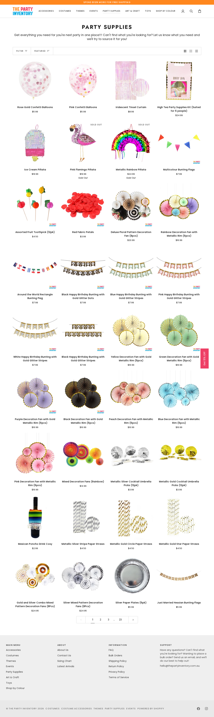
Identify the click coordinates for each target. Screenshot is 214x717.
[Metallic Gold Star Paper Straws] (179, 517)
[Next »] (133, 619)
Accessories (13, 650)
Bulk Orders (115, 655)
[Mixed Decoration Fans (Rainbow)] (83, 455)
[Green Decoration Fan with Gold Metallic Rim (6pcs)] (179, 330)
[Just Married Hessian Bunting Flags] (179, 576)
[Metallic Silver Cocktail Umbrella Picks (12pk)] (131, 455)
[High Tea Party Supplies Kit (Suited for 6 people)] (179, 80)
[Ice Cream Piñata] (35, 143)
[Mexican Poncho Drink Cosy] (35, 517)
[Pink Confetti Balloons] (83, 80)
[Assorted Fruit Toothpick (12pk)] (35, 205)
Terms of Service (119, 677)
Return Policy (116, 666)
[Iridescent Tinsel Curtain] (131, 80)
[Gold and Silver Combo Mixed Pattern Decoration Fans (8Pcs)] (35, 576)
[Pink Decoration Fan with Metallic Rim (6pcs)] (35, 455)
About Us (62, 650)
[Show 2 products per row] (185, 51)
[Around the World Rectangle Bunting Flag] (35, 268)
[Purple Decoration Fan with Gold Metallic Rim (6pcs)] (35, 392)
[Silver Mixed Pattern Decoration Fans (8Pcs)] (83, 576)
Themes (11, 661)
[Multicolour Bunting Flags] (179, 143)
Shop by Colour (15, 688)
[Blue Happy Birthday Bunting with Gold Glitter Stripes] (131, 268)
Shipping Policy (118, 661)
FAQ (111, 650)
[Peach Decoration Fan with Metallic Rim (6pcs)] (131, 392)
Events (10, 666)
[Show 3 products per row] (191, 51)
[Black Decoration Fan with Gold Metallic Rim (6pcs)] (83, 392)
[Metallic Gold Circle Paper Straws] (131, 517)
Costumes (12, 655)
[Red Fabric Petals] (83, 205)
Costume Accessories (76, 708)
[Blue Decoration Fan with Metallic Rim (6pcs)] (179, 392)
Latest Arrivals (65, 666)
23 (120, 619)
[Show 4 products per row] (197, 51)
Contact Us (64, 655)
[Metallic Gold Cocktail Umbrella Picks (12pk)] (179, 455)
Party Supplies (14, 671)
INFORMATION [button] (118, 645)
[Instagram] (206, 708)
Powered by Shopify (150, 708)
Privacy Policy (117, 671)
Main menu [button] (13, 645)
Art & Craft (12, 677)
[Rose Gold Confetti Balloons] (35, 80)
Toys (9, 682)
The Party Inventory (23, 708)
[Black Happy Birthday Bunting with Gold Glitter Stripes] (83, 330)
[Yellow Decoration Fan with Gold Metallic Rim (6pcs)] (131, 330)
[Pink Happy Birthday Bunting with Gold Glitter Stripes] (179, 268)
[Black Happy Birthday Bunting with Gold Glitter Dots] (83, 268)
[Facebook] (198, 708)
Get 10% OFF (204, 358)
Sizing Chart (64, 661)
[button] (46, 11)
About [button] (61, 645)
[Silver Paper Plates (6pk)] (131, 576)
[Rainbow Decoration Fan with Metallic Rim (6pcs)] (179, 205)
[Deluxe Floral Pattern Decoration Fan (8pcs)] (131, 205)
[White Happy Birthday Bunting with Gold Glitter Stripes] (35, 330)
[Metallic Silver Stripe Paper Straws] (83, 517)
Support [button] (166, 645)
